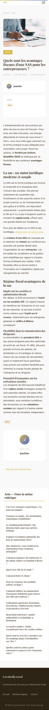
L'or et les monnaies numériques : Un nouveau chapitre (24, 508)
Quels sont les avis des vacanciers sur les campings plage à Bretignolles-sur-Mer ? (24, 638)
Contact (34, 694)
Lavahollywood (13, 676)
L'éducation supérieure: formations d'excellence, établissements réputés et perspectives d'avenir (23, 605)
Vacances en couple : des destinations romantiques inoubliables (23, 517)
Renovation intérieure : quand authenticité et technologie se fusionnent (20, 617)
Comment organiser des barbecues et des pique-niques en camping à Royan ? (24, 560)
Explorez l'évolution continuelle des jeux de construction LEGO (23, 538)
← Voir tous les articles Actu (17, 469)
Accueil (6, 13)
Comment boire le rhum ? (18, 575)
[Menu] (43, 2)
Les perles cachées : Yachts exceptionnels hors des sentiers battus (24, 628)
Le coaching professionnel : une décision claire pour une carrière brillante (21, 527)
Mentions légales (20, 694)
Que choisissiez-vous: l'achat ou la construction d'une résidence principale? (22, 548)
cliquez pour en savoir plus (29, 231)
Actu (14, 13)
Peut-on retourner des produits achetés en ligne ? (21, 583)
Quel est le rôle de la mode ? (19, 569)
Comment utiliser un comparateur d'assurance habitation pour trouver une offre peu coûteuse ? (23, 594)
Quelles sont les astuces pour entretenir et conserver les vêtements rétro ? (24, 650)
